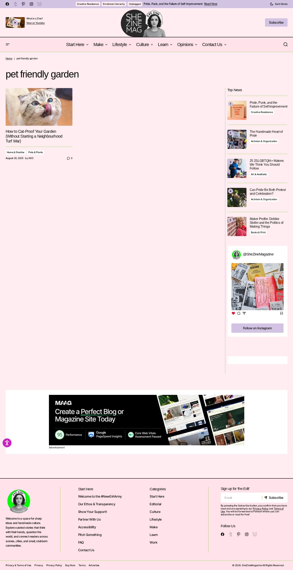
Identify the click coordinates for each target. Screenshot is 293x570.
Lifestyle (156, 519)
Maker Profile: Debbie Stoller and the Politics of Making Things (266, 222)
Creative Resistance (88, 3)
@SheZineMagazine (258, 254)
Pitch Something (89, 535)
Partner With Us (89, 519)
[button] (279, 4)
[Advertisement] (146, 420)
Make (153, 527)
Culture (155, 512)
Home (9, 58)
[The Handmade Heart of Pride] (236, 139)
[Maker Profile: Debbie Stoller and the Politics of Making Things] (236, 226)
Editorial (155, 504)
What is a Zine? (34, 18)
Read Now (210, 3)
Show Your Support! (92, 512)
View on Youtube (35, 23)
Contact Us (86, 550)
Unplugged (135, 3)
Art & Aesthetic (259, 174)
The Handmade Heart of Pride (266, 133)
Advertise (94, 565)
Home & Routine (16, 152)
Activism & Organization (264, 141)
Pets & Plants (35, 152)
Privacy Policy (261, 508)
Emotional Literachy (114, 3)
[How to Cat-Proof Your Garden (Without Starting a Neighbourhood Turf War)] (39, 107)
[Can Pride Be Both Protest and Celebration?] (236, 197)
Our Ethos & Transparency (96, 504)
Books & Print (258, 232)
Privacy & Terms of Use (18, 565)
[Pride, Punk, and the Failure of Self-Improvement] (236, 110)
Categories (158, 489)
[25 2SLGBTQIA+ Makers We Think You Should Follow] (236, 168)
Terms (82, 565)
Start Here (157, 496)
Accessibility (87, 527)
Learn (154, 535)
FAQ (81, 542)
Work (153, 542)
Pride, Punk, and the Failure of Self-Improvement (173, 3)
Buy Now (70, 565)
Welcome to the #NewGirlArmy (100, 496)
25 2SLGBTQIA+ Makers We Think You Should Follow (267, 164)
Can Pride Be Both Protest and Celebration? (268, 191)
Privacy (38, 565)
